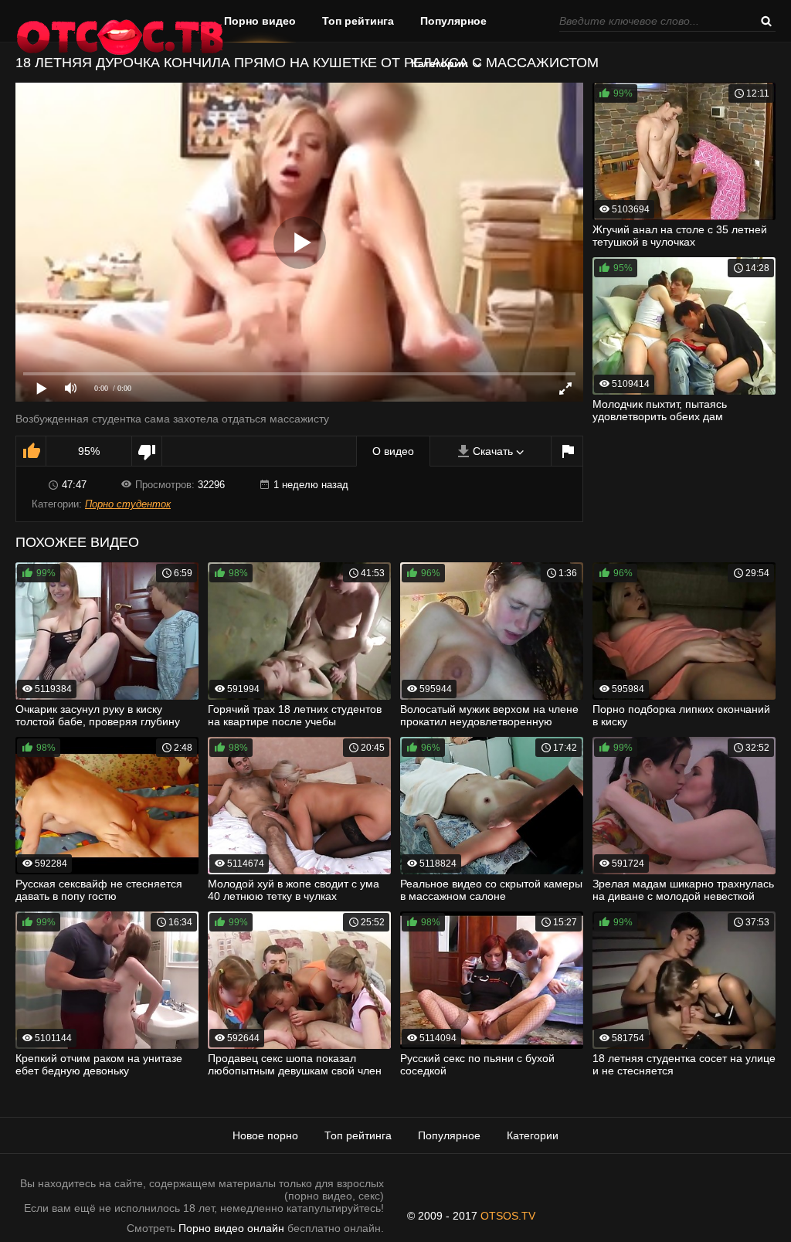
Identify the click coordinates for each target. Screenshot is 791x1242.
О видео (393, 451)
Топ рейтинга (358, 21)
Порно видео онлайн (231, 1228)
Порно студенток (128, 504)
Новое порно (265, 1135)
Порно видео (260, 21)
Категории (439, 63)
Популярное (453, 21)
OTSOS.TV (507, 1216)
